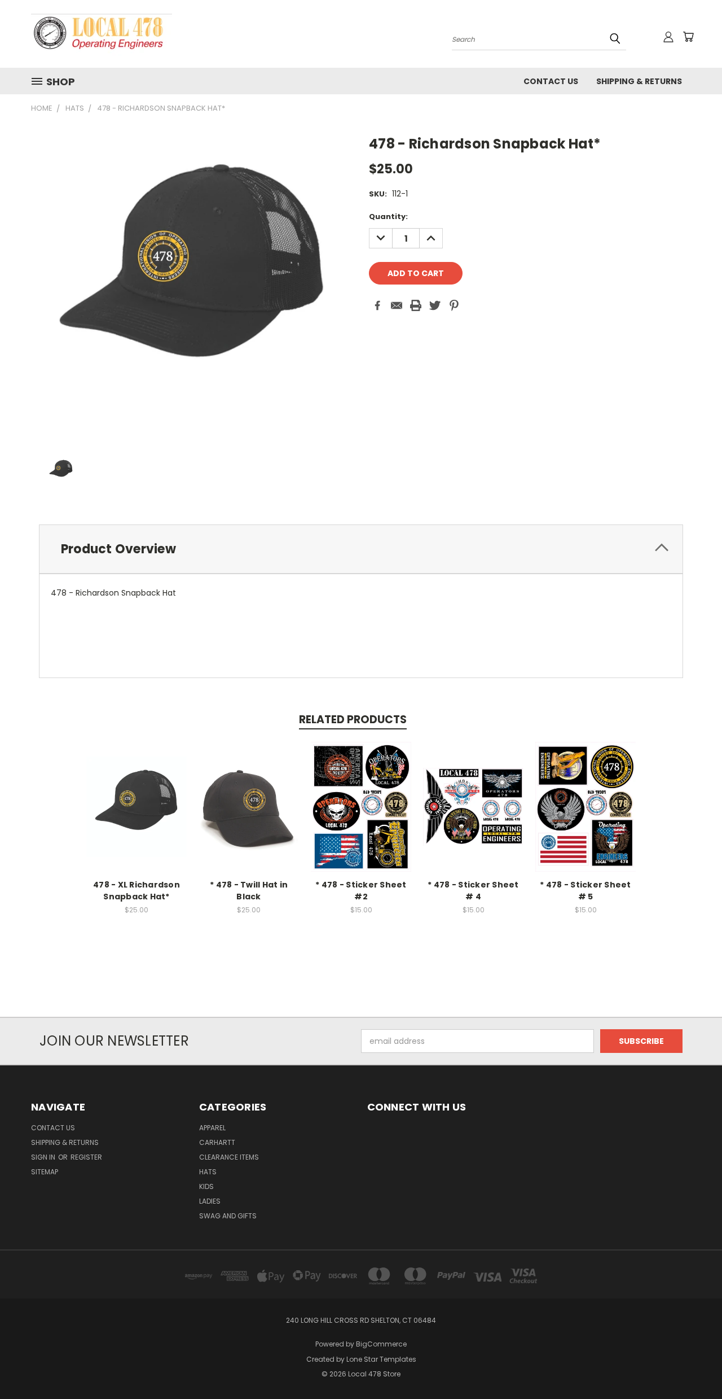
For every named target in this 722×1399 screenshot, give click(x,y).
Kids (206, 1186)
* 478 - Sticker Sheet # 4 (473, 890)
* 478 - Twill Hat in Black (249, 890)
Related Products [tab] (353, 719)
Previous (692, 1364)
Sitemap (44, 1172)
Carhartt (217, 1142)
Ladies (210, 1201)
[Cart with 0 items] (688, 36)
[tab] (361, 549)
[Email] (396, 305)
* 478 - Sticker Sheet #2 (360, 890)
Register (86, 1157)
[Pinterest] (454, 305)
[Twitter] (435, 305)
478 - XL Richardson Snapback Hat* (136, 890)
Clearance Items (229, 1157)
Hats (208, 1172)
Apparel (212, 1128)
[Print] (415, 305)
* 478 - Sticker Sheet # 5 (585, 890)
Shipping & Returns (639, 81)
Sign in (44, 1157)
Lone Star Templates (381, 1359)
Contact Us (550, 81)
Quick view (136, 794)
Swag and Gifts (228, 1216)
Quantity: (388, 216)
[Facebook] (377, 305)
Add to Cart (136, 815)
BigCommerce (381, 1344)
